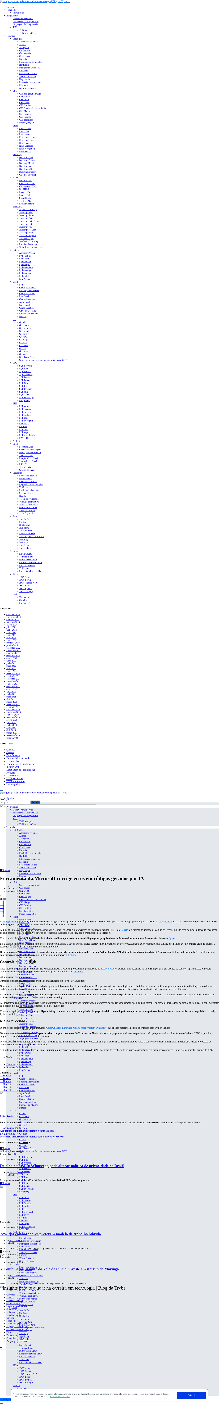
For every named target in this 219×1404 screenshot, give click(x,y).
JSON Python (25, 588)
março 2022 (11, 671)
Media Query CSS (27, 123)
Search (35, 802)
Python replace (26, 267)
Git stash (23, 354)
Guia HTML (12, 1309)
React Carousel (26, 146)
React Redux (25, 143)
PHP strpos (24, 432)
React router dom (27, 137)
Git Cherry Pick (26, 357)
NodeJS (16, 441)
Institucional (12, 766)
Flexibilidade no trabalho (30, 62)
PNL (21, 285)
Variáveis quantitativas (29, 502)
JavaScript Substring (28, 241)
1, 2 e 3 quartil (26, 513)
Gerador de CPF (13, 1303)
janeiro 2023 (12, 645)
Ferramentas (18, 13)
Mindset (22, 316)
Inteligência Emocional (29, 68)
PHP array (24, 423)
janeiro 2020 (12, 738)
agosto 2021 (11, 689)
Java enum (24, 528)
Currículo (10, 1295)
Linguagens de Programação (19, 1326)
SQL (15, 363)
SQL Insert (24, 386)
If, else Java (24, 525)
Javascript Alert (26, 212)
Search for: (5, 799)
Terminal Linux (26, 557)
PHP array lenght (27, 435)
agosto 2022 (11, 658)
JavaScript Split (26, 238)
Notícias (16, 594)
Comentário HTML (28, 186)
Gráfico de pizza (26, 470)
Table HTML (25, 201)
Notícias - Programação (17, 1067)
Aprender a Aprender (28, 42)
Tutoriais (10, 36)
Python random (26, 273)
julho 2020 (11, 722)
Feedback (23, 85)
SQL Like (23, 368)
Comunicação (25, 53)
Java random (25, 548)
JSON (15, 574)
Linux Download (27, 565)
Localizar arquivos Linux (30, 562)
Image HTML (25, 192)
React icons (24, 134)
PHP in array (25, 409)
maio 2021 (11, 697)
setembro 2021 (13, 686)
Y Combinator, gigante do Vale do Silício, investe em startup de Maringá (59, 1269)
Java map (23, 542)
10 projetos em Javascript (30, 247)
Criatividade (24, 56)
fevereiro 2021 (13, 704)
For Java (23, 522)
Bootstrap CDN (26, 157)
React (15, 125)
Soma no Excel (26, 455)
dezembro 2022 (13, 648)
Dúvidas (10, 1297)
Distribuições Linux (28, 559)
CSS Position (25, 117)
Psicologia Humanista (29, 290)
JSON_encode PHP (28, 583)
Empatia (23, 59)
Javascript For (25, 227)
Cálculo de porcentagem (30, 449)
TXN (15, 27)
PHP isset (23, 429)
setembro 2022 (13, 655)
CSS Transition (26, 120)
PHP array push (26, 421)
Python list (24, 276)
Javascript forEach (27, 230)
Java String (24, 545)
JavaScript (78, 971)
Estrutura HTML (27, 204)
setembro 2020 (13, 717)
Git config (24, 334)
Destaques (10, 1064)
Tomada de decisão (27, 76)
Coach (15, 282)
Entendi (191, 1395)
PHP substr (24, 406)
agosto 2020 (11, 720)
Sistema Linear (26, 493)
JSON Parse (24, 585)
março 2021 (11, 702)
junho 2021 (11, 694)
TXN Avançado (26, 30)
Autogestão (24, 47)
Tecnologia (11, 10)
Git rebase (23, 345)
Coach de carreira (27, 299)
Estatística (17, 473)
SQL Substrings (26, 397)
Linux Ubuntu (25, 554)
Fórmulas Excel (26, 447)
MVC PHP (24, 438)
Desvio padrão (25, 478)
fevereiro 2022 (13, 673)
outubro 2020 (12, 715)
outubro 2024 (12, 619)
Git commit (24, 331)
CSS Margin (24, 111)
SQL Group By (26, 374)
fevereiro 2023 (13, 643)
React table (24, 131)
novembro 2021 (13, 681)
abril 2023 (11, 637)
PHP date (23, 418)
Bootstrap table (26, 169)
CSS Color (24, 99)
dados (214, 952)
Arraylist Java (25, 531)
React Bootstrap (26, 140)
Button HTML (25, 180)
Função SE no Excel (28, 458)
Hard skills (24, 65)
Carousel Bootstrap (27, 175)
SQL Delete (24, 380)
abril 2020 (11, 730)
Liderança (23, 70)
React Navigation (27, 149)
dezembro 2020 (13, 709)
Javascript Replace (27, 235)
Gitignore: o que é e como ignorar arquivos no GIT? (43, 360)
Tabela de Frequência (28, 499)
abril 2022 (11, 668)
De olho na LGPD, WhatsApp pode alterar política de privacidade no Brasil (62, 1166)
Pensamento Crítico (28, 73)
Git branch (24, 325)
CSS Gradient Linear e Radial (32, 108)
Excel (15, 444)
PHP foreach (25, 412)
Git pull (22, 348)
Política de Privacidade (60, 1396)
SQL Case (23, 383)
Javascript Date (26, 218)
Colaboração (24, 50)
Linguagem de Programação (25, 24)
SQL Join (23, 392)
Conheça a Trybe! (9, 1399)
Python (16, 250)
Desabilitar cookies (15, 1338)
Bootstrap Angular (27, 172)
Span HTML (25, 198)
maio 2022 (11, 666)
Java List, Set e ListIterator (31, 536)
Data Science (13, 755)
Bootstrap (17, 154)
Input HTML (25, 195)
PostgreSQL (24, 400)
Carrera (10, 752)
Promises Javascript (28, 244)
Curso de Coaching (27, 311)
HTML (16, 178)
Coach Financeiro (27, 293)
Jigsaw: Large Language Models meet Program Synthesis (76, 1027)
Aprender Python (27, 253)
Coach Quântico (26, 308)
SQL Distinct (25, 377)
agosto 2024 (11, 625)
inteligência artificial (12, 921)
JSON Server (25, 580)
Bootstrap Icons (26, 166)
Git (14, 319)
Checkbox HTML (27, 183)
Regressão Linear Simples (31, 484)
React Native (25, 128)
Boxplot (22, 496)
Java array (23, 539)
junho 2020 (11, 725)
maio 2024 (11, 632)
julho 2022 (11, 661)
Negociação (24, 79)
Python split (24, 264)
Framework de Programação (25, 21)
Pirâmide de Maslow (28, 314)
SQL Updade (25, 371)
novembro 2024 (13, 617)
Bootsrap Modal (26, 163)
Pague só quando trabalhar (18, 1306)
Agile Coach (24, 302)
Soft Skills (17, 39)
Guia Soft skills (13, 1315)
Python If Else (25, 256)
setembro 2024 (13, 622)
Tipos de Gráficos (27, 510)
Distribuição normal (28, 507)
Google (124, 929)
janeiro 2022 (12, 676)
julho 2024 (11, 627)
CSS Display (25, 105)
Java (15, 516)
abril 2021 (11, 699)
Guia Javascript (13, 1312)
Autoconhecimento (27, 88)
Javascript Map (26, 232)
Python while (25, 261)
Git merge (23, 340)
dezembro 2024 (13, 614)
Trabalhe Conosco (14, 1300)
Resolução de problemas (30, 82)
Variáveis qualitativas (28, 504)
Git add (22, 322)
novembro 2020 (13, 712)
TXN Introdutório (27, 33)
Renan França (15, 1172)
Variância (23, 487)
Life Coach (24, 296)
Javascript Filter (26, 224)
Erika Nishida (6, 1116)
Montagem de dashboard (30, 452)
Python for (24, 259)
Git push (23, 342)
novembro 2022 (13, 650)
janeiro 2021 (12, 707)
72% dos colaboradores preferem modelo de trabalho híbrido (50, 1234)
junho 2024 (11, 630)
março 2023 (11, 640)
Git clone (23, 351)
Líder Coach (24, 305)
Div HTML (24, 189)
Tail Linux (24, 568)
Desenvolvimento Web (23, 18)
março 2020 (11, 733)
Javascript (17, 206)
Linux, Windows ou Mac (30, 571)
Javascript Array (26, 215)
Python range (25, 270)
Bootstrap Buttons (27, 160)
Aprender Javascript (28, 209)
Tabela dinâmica (26, 467)
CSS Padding (25, 114)
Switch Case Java (27, 533)
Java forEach (25, 519)
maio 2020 (11, 727)
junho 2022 (11, 663)
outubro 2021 (12, 684)
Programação (12, 15)
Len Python (24, 279)
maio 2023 (11, 635)
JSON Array (24, 577)
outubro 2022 (12, 653)
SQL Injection (25, 389)
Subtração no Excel (28, 461)
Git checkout (25, 328)
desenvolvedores (109, 968)
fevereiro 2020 (13, 735)
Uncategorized (13, 784)
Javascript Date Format (29, 221)
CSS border (24, 96)
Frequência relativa (28, 481)
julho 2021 (11, 691)
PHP (15, 403)
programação (165, 921)
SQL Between (25, 366)
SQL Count (24, 395)
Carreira (10, 7)
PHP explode (25, 415)
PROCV (23, 464)
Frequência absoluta (28, 476)
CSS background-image (30, 94)
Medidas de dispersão (28, 490)
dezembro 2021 (13, 679)
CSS (15, 91)
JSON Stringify (26, 591)
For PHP (23, 426)
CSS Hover (24, 102)
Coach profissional (27, 287)
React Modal (25, 151)
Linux (15, 551)
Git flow (23, 337)
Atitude (22, 44)
